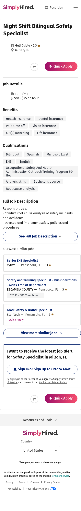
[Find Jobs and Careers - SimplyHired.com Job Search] (18, 7)
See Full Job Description (38, 236)
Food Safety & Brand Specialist (29, 310)
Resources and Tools (37, 420)
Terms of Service (60, 476)
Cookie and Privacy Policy (53, 382)
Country (26, 441)
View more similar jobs (39, 333)
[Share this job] (34, 67)
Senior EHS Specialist (22, 260)
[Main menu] (75, 7)
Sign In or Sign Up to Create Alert (44, 369)
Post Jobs (56, 7)
